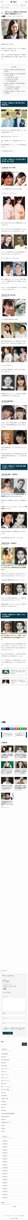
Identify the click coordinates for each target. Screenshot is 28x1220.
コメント (5, 996)
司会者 (4, 1101)
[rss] (15, 1206)
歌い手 (4, 1119)
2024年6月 (5, 1150)
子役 (4, 1107)
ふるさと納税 (6, 1089)
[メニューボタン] (2, 2)
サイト (4, 1023)
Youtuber (5, 1065)
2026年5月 (5, 1141)
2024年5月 (5, 1152)
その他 (4, 1083)
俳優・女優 (5, 1098)
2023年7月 (5, 1176)
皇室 (4, 16)
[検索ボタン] (26, 2)
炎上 (4, 1125)
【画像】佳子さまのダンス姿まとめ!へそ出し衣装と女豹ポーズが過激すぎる (18, 672)
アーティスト (6, 1068)
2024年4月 (5, 1155)
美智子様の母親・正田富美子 (13, 87)
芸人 (4, 1131)
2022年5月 (5, 1185)
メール (5, 1018)
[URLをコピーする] (25, 729)
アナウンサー (6, 1077)
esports (4, 1056)
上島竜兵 (5, 1095)
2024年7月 (5, 1147)
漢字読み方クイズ (7, 1122)
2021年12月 (5, 1197)
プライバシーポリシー (8, 1215)
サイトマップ (15, 1215)
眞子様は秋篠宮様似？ (12, 81)
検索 (2, 1041)
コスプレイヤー (6, 1080)
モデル (4, 1092)
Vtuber (4, 1062)
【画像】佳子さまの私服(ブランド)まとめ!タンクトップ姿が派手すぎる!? (17, 682)
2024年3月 (5, 1158)
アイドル (5, 1071)
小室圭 (4, 1110)
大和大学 (5, 1104)
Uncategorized (6, 1059)
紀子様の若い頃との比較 (12, 77)
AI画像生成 (5, 1053)
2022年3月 (5, 1188)
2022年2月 (5, 1191)
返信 (5, 988)
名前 (4, 1013)
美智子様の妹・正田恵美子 (13, 89)
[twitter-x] (13, 1206)
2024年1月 (5, 1164)
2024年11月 (5, 1143)
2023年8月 (5, 1173)
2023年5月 (5, 1182)
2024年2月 (5, 1161)
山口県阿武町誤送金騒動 (8, 1113)
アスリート (5, 1074)
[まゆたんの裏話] (14, 2)
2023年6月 (5, 1179)
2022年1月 (5, 1194)
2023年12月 (5, 1167)
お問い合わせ (21, 1215)
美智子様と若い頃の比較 (12, 79)
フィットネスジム (7, 1086)
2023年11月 (5, 1170)
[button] (3, 729)
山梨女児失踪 (6, 1116)
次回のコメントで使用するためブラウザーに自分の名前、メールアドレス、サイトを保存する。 (14, 1029)
